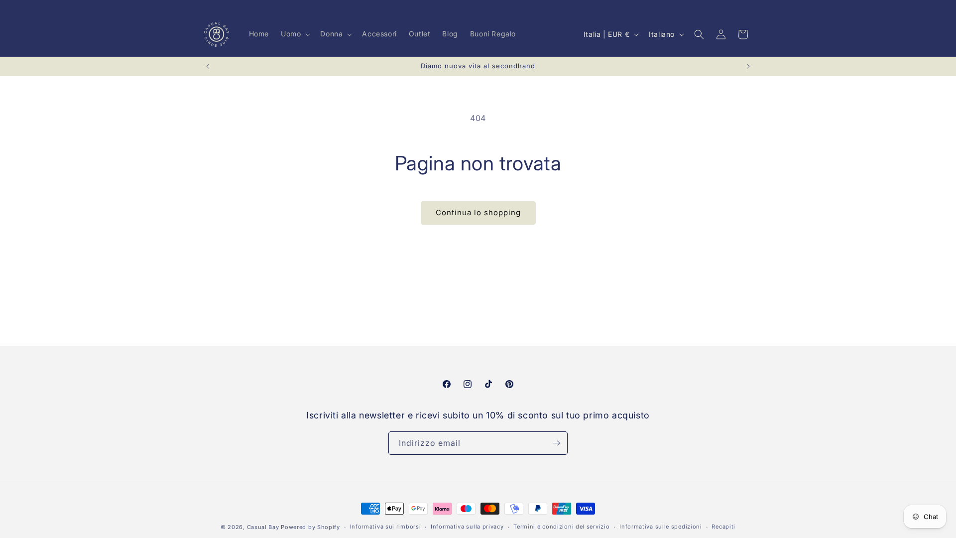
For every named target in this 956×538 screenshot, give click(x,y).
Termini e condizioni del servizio (561, 526)
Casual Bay (263, 527)
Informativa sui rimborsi (385, 526)
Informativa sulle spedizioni (660, 526)
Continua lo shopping (478, 212)
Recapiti (723, 526)
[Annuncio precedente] (208, 66)
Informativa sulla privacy (467, 526)
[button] (294, 33)
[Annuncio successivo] (748, 66)
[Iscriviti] (556, 443)
